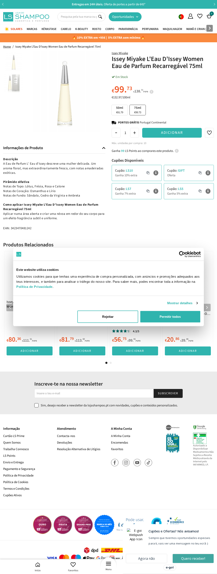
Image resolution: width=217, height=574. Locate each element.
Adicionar (172, 132)
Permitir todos (170, 316)
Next (214, 4)
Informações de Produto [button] (23, 148)
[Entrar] (190, 16)
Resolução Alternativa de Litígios (78, 449)
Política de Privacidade (18, 475)
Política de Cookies (15, 482)
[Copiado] (148, 172)
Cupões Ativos (12, 495)
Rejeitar (108, 316)
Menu (109, 569)
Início (38, 570)
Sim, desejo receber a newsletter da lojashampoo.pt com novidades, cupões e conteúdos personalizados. (109, 405)
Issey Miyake (120, 53)
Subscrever (168, 393)
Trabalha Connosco (16, 449)
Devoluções (64, 442)
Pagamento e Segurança (19, 469)
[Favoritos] (199, 16)
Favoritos (73, 570)
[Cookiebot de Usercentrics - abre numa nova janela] (182, 254)
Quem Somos (181, 16)
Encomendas (119, 442)
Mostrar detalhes (180, 303)
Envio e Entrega (13, 462)
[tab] (54, 148)
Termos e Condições (16, 488)
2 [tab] (111, 363)
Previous (2, 4)
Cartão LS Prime (13, 436)
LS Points (9, 456)
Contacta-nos (66, 436)
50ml (119, 110)
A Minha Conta (120, 436)
